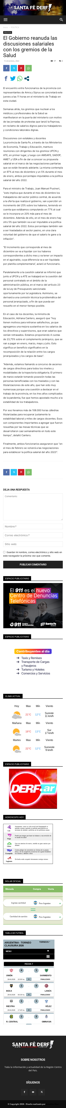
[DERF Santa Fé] (33, 7)
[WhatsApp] (28, 68)
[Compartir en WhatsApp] (20, 78)
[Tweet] (13, 78)
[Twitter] (14, 68)
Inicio (5, 27)
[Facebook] (6, 68)
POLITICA (15, 27)
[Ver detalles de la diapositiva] (33, 789)
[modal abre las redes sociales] (26, 78)
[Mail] (33, 1092)
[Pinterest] (21, 68)
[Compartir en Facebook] (6, 78)
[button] (5, 19)
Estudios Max (52, 1104)
